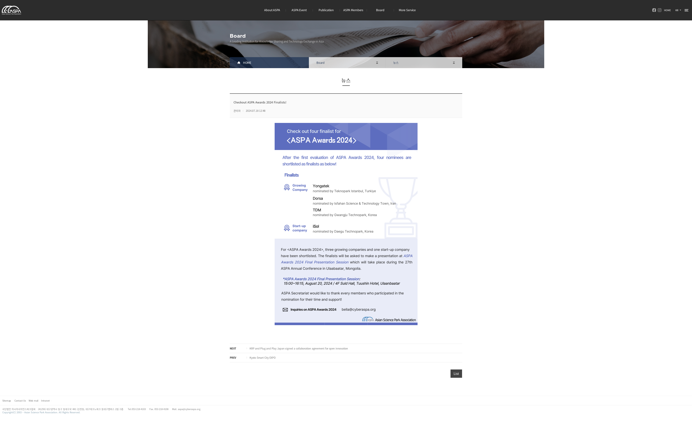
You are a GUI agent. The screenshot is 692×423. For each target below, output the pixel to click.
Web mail (33, 400)
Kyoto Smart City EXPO (263, 357)
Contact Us (20, 400)
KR (676, 10)
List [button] (456, 373)
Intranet (45, 400)
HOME (667, 10)
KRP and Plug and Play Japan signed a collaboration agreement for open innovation (299, 348)
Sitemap (7, 400)
